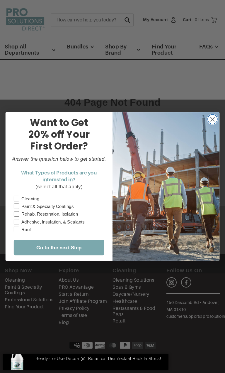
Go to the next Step (59, 248)
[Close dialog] (212, 119)
